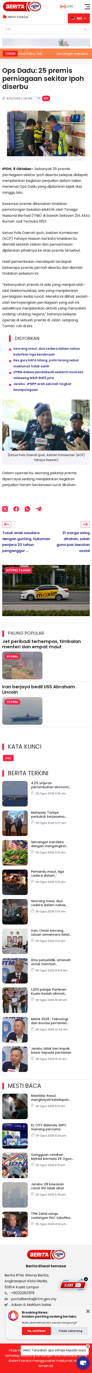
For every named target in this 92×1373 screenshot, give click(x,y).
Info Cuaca (18, 17)
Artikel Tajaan (18, 570)
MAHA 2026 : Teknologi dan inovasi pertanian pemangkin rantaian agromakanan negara (49, 1021)
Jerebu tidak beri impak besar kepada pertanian (51, 1051)
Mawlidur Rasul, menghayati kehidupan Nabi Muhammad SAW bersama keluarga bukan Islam (52, 1098)
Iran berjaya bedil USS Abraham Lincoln (38, 689)
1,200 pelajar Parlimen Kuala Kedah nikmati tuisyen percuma (48, 992)
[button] (87, 6)
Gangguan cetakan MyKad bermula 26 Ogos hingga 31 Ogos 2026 (51, 1157)
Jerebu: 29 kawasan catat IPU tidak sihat (47, 1186)
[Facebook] (16, 508)
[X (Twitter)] (5, 508)
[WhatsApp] (27, 508)
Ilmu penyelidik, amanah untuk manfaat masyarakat (51, 962)
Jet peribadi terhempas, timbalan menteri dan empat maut (41, 644)
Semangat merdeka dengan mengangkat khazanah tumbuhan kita (51, 844)
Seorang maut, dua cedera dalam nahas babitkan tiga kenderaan (51, 903)
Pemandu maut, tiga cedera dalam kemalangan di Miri (47, 874)
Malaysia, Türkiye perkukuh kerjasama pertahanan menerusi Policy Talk (49, 815)
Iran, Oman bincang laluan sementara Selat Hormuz (50, 933)
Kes (46, 98)
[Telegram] (38, 508)
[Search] (86, 29)
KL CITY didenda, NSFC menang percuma (49, 1127)
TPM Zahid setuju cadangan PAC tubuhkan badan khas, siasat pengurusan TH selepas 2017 (51, 1216)
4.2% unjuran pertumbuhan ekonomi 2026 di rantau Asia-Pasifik (50, 785)
